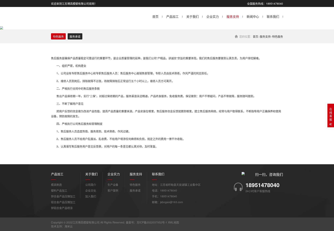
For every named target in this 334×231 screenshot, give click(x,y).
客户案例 (112, 190)
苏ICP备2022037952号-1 (152, 222)
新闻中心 (253, 16)
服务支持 (233, 16)
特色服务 (277, 36)
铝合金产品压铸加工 (63, 202)
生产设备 (112, 185)
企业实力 (212, 16)
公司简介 (90, 185)
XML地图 (173, 222)
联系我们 (273, 16)
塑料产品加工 (59, 190)
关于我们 (192, 16)
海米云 (69, 226)
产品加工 (172, 16)
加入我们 (90, 196)
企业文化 (90, 190)
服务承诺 (75, 36)
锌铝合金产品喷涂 (62, 208)
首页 (155, 16)
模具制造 (56, 185)
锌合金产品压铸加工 (63, 196)
